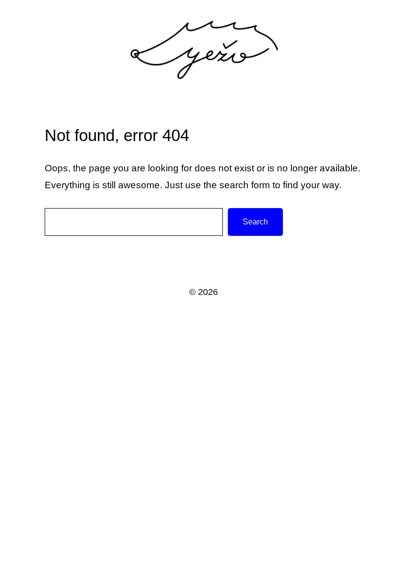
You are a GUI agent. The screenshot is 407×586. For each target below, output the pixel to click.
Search (255, 222)
